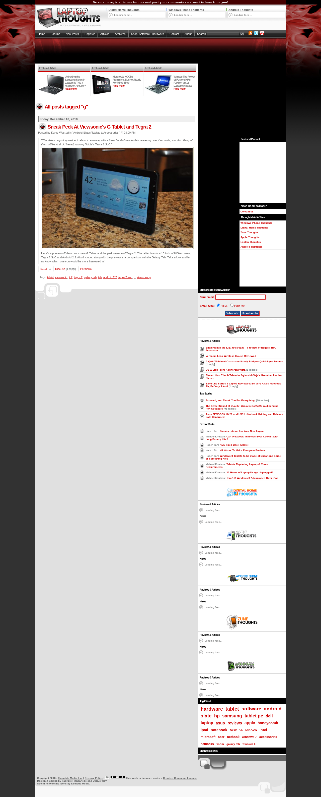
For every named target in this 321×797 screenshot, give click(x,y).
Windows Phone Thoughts (186, 9)
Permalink (86, 268)
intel (263, 730)
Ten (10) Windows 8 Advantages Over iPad (252, 478)
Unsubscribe (250, 313)
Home (41, 33)
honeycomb (268, 723)
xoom (220, 744)
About (188, 33)
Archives (120, 33)
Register (90, 33)
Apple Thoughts (250, 237)
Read (43, 269)
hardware (212, 709)
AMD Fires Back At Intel (234, 444)
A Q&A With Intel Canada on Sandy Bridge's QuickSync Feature (244, 361)
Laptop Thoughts (250, 242)
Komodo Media (80, 783)
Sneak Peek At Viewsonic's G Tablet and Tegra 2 (99, 127)
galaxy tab (90, 277)
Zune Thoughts (249, 232)
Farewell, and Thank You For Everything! (231, 400)
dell (269, 715)
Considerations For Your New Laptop (242, 431)
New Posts (72, 33)
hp (217, 715)
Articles (104, 33)
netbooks (207, 744)
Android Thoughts (240, 9)
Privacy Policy (94, 778)
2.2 (70, 277)
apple (250, 723)
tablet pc (254, 715)
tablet (50, 277)
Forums (55, 33)
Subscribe (232, 313)
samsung (232, 715)
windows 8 (249, 744)
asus (220, 723)
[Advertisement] (160, 50)
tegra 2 (78, 277)
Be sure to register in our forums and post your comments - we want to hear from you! (160, 2)
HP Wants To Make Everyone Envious (243, 450)
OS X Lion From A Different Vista (226, 369)
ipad (204, 730)
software (251, 708)
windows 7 (249, 737)
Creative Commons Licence (180, 778)
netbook (233, 737)
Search (201, 33)
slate (206, 715)
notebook (219, 730)
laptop (207, 722)
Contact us (247, 211)
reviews (234, 723)
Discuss (60, 268)
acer (221, 737)
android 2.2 (110, 277)
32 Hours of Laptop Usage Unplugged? (249, 472)
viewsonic (61, 277)
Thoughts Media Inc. (70, 778)
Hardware (158, 33)
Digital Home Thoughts (124, 9)
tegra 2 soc (125, 277)
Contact (174, 33)
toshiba (236, 730)
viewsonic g (144, 277)
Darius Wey (100, 780)
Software (144, 33)
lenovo (251, 730)
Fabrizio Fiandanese (74, 780)
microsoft (208, 737)
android (273, 708)
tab (100, 277)
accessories (268, 737)
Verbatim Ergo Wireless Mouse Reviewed (231, 356)
